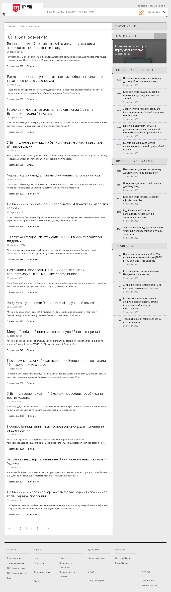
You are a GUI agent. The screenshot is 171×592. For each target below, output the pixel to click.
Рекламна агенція (97, 558)
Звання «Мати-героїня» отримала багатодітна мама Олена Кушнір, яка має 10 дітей (143, 112)
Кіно (36, 558)
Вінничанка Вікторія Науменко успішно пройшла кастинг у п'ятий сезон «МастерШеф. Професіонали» (143, 129)
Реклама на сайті (157, 6)
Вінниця (82, 12)
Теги (9, 578)
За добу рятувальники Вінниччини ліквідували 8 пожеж (51, 303)
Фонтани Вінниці (123, 558)
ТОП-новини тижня (16, 568)
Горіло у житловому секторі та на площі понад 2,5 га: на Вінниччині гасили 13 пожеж (50, 112)
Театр (62, 558)
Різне (36, 581)
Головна (11, 26)
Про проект (142, 6)
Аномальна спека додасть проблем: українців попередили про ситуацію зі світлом (143, 231)
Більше (31, 66)
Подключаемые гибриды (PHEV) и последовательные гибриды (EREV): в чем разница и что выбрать (143, 257)
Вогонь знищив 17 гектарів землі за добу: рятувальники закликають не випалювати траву (51, 46)
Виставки (39, 563)
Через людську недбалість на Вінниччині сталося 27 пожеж (54, 175)
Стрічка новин (14, 558)
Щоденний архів (96, 580)
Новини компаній (15, 563)
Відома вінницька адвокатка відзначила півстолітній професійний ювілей (143, 146)
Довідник (71, 12)
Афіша (60, 12)
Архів (92, 12)
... (43, 528)
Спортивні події (42, 572)
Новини (51, 12)
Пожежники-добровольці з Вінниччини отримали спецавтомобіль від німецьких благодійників (46, 272)
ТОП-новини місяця (16, 573)
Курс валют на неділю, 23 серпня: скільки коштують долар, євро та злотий (141, 95)
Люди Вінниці (121, 563)
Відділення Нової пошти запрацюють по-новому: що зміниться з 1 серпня (138, 214)
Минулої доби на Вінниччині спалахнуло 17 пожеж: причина (54, 332)
